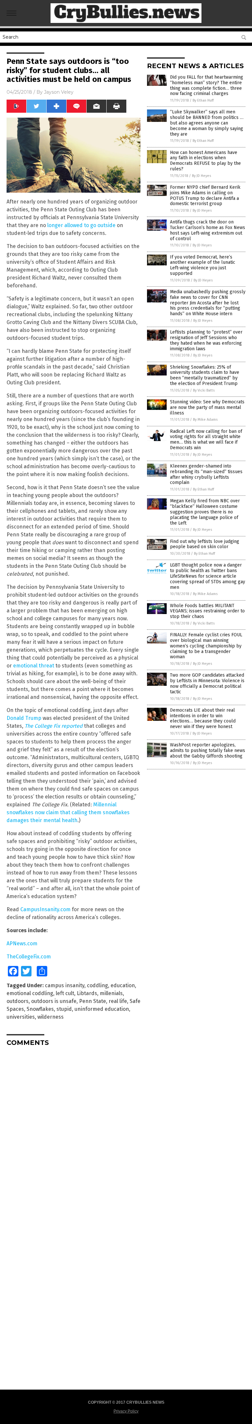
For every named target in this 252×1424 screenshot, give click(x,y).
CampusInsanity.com (45, 909)
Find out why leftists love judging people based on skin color (204, 544)
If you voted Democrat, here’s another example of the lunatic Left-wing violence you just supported (202, 265)
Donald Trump (24, 718)
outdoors (18, 1001)
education (123, 985)
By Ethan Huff (203, 100)
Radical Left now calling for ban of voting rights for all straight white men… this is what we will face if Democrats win (206, 440)
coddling (97, 985)
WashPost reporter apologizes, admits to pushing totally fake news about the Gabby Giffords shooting (207, 750)
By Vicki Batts (204, 390)
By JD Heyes (201, 176)
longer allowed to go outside (81, 225)
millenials (111, 993)
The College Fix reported (54, 726)
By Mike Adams (205, 419)
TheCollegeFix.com (29, 956)
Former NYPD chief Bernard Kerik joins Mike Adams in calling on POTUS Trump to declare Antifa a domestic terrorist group (205, 195)
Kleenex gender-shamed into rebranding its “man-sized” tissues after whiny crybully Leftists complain (206, 474)
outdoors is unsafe (53, 1001)
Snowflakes (40, 1009)
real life (118, 1001)
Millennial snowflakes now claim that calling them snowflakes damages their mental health (68, 812)
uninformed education (101, 1009)
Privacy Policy (126, 1411)
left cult (65, 993)
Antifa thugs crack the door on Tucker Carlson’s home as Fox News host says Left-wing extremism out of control (207, 230)
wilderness (50, 1017)
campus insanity (64, 985)
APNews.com (22, 943)
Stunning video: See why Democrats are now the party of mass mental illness (207, 407)
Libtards (87, 993)
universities (21, 1017)
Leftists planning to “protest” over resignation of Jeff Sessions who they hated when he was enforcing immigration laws (206, 340)
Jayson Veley (59, 92)
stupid (64, 1009)
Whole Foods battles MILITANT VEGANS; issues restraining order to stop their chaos (207, 611)
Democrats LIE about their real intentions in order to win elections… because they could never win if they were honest (203, 718)
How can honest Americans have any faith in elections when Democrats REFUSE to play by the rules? (205, 161)
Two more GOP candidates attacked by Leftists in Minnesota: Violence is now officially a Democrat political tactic (207, 683)
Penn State (92, 1001)
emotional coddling (30, 993)
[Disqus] (73, 1133)
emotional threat (33, 666)
